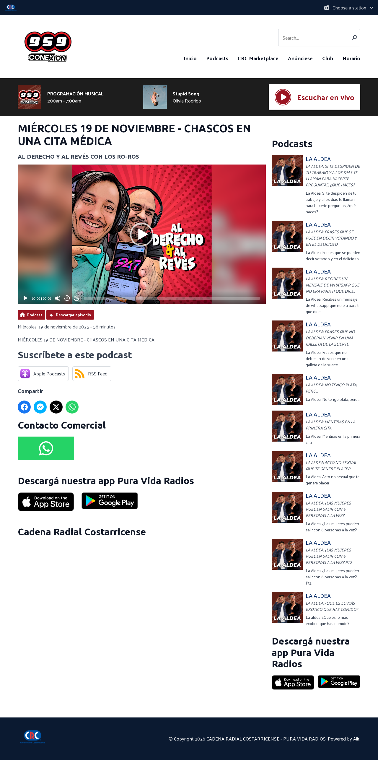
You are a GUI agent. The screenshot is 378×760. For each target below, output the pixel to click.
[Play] (25, 298)
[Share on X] (56, 407)
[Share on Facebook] (24, 407)
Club (327, 58)
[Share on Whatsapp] (72, 407)
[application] (142, 234)
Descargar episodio (73, 314)
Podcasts (217, 58)
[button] (142, 234)
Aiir (356, 738)
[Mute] (58, 298)
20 (67, 298)
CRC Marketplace (258, 58)
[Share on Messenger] (40, 407)
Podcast (34, 314)
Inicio (190, 58)
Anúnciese (300, 58)
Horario (351, 58)
